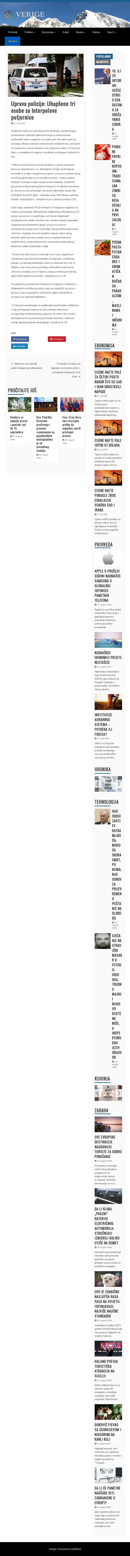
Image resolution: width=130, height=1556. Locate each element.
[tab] (104, 56)
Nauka (79, 32)
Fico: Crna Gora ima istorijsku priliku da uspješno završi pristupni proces (71, 426)
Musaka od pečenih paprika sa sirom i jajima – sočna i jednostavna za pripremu (114, 1088)
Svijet (66, 32)
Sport (110, 32)
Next (118, 784)
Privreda (104, 544)
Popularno (103, 56)
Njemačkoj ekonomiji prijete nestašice (108, 657)
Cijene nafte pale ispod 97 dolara (108, 443)
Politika (28, 32)
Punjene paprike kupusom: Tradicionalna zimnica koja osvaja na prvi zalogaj (117, 185)
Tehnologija (107, 802)
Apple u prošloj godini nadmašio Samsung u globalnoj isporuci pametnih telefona (107, 585)
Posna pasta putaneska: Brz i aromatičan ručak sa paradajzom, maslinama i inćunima (117, 283)
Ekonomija (47, 32)
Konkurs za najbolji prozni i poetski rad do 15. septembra (18, 424)
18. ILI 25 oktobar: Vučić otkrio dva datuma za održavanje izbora (117, 100)
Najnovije (102, 62)
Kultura (96, 32)
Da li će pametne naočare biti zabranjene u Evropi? (107, 1495)
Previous (98, 784)
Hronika (103, 769)
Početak (12, 32)
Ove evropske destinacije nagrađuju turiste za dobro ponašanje (108, 1146)
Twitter (39, 339)
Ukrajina (12, 41)
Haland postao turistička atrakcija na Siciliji (106, 1368)
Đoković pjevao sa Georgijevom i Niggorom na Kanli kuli (108, 1432)
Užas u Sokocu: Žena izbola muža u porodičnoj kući (112, 779)
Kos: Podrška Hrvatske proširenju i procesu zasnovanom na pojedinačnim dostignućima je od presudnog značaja (45, 434)
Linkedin (21, 346)
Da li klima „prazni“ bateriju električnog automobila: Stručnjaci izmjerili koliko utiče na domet (107, 1225)
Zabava (101, 1110)
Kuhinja (102, 1078)
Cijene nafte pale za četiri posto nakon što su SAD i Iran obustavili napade (108, 381)
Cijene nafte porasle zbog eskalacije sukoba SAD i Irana (105, 500)
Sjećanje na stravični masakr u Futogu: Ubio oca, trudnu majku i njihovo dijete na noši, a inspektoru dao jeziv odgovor (117, 996)
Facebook (21, 339)
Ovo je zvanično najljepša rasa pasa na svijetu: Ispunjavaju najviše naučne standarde (107, 1303)
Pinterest (57, 339)
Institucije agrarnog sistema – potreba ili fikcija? (103, 724)
